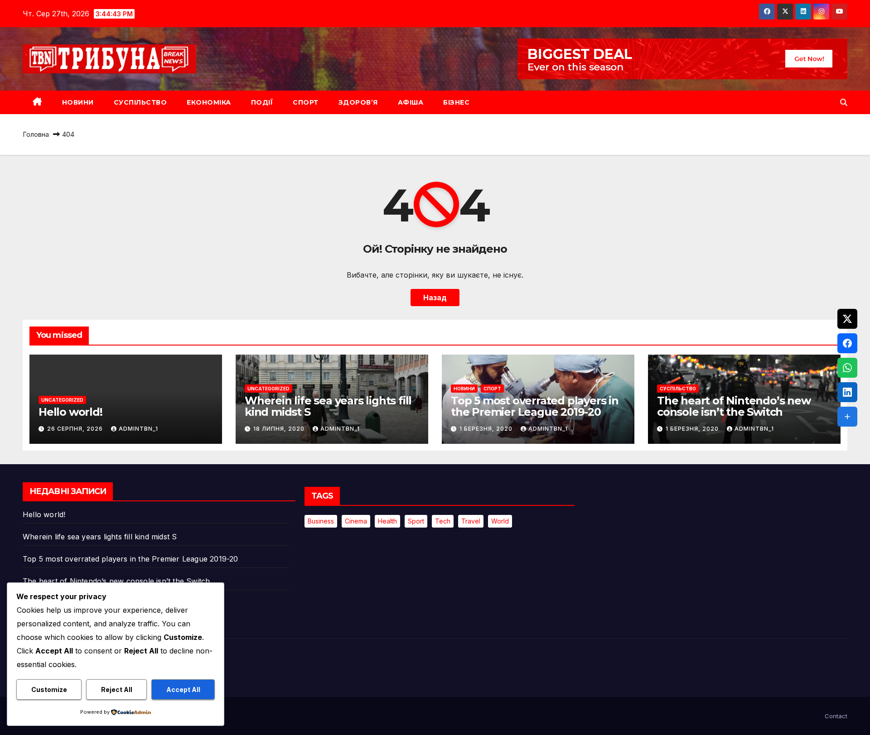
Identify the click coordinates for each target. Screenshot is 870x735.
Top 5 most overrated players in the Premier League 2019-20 (535, 406)
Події (262, 102)
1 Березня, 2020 (486, 428)
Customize (49, 689)
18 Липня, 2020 (279, 428)
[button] (843, 102)
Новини (78, 102)
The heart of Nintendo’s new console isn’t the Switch (734, 406)
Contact (836, 716)
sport (416, 521)
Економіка (209, 102)
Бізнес (456, 102)
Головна (36, 134)
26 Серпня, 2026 (76, 428)
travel (470, 521)
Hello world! (70, 411)
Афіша (411, 102)
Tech (442, 521)
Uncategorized (62, 400)
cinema (356, 521)
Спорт (306, 102)
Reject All (116, 689)
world (500, 521)
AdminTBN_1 (138, 428)
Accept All (183, 689)
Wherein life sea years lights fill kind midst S (328, 406)
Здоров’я (358, 102)
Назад (435, 297)
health (387, 521)
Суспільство (140, 102)
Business (321, 521)
